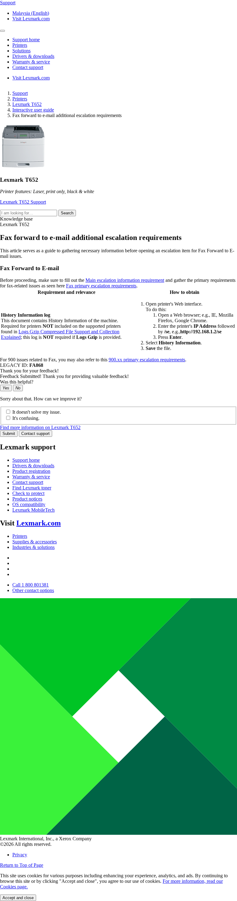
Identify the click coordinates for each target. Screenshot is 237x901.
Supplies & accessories (34, 541)
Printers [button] (19, 45)
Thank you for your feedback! (29, 370)
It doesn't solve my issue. (36, 412)
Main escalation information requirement (124, 280)
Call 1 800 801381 (30, 584)
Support (20, 93)
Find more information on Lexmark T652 (40, 427)
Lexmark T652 (27, 104)
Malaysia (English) (30, 13)
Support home (26, 460)
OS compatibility (28, 504)
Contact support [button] (27, 67)
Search (67, 213)
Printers (19, 98)
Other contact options (33, 590)
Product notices (27, 498)
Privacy (19, 854)
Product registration (31, 471)
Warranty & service (31, 476)
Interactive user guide (33, 109)
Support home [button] (26, 39)
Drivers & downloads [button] (33, 56)
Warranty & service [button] (31, 61)
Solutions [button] (21, 50)
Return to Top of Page (21, 865)
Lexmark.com (38, 523)
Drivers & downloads (33, 465)
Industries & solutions (33, 547)
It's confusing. (26, 418)
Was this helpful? (16, 381)
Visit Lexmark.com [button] (31, 18)
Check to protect (28, 493)
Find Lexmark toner (31, 487)
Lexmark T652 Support (23, 202)
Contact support (35, 433)
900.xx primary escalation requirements (147, 359)
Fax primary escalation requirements (101, 285)
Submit (8, 433)
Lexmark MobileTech (33, 510)
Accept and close (18, 897)
